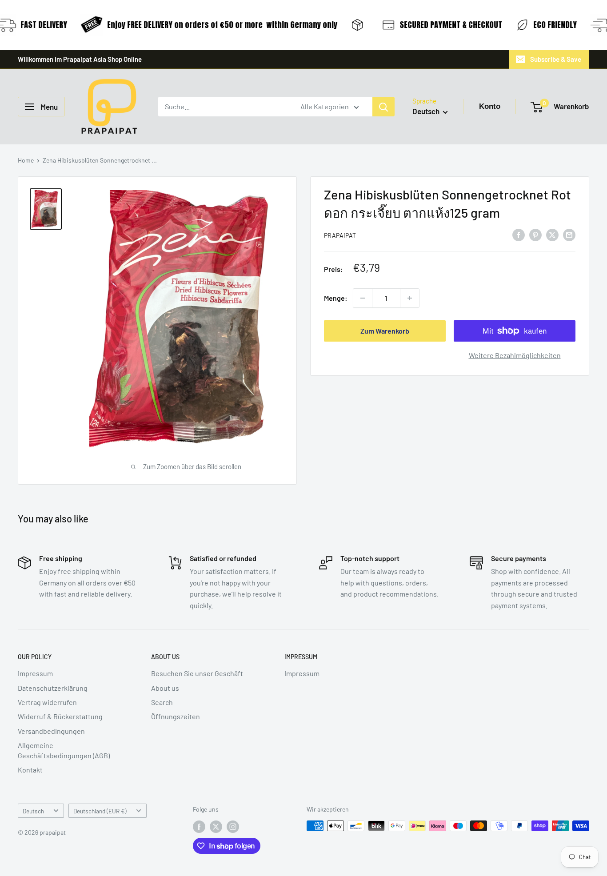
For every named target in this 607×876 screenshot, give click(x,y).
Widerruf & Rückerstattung (60, 716)
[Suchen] (383, 106)
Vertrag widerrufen (47, 702)
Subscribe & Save (555, 59)
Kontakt (30, 769)
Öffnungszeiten (175, 716)
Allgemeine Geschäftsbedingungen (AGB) (64, 750)
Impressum (35, 673)
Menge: (335, 298)
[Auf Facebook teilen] (518, 234)
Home (26, 160)
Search (162, 702)
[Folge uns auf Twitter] (216, 826)
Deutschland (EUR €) (100, 811)
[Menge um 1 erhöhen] (409, 298)
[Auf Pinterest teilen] (535, 234)
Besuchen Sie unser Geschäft (197, 673)
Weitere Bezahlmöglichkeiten (515, 355)
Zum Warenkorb (384, 331)
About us (165, 688)
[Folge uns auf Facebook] (199, 826)
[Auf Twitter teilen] (552, 234)
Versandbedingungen (51, 731)
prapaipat (340, 235)
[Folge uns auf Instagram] (233, 826)
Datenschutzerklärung (53, 688)
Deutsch (33, 811)
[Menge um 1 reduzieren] (362, 298)
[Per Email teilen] (569, 234)
